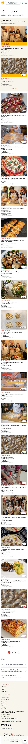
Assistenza (3, 704)
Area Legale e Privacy (14, 741)
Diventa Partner (5, 699)
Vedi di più (14, 88)
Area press (3, 688)
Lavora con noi (4, 691)
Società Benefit (21, 740)
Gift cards (3, 705)
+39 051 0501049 (7, 716)
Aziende (3, 707)
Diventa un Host (5, 697)
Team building (4, 708)
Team (2, 689)
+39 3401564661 (6, 714)
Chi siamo (3, 686)
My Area (3, 696)
